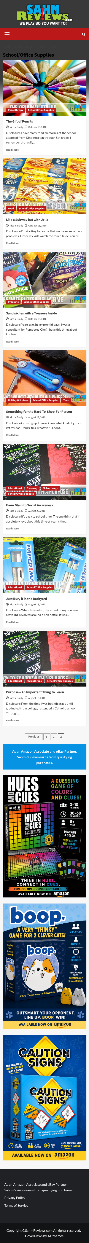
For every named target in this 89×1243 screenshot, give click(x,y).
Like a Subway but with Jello (27, 219)
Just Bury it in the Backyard (26, 598)
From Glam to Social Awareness (29, 505)
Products (13, 302)
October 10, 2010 (37, 319)
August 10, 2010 (36, 698)
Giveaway (32, 488)
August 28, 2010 (36, 417)
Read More (12, 149)
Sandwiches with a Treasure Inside (31, 313)
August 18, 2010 (36, 604)
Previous (34, 737)
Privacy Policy (14, 1197)
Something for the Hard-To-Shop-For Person (39, 411)
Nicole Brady (16, 127)
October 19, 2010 (37, 127)
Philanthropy (15, 110)
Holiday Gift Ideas (18, 400)
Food (11, 208)
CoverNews (34, 1236)
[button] (7, 33)
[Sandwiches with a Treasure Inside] (44, 280)
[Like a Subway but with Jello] (44, 186)
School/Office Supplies (41, 110)
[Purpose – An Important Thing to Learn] (44, 659)
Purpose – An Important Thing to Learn (35, 692)
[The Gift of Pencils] (44, 88)
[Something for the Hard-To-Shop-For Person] (44, 378)
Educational (15, 488)
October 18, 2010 (37, 226)
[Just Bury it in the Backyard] (44, 565)
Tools (66, 400)
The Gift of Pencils (19, 121)
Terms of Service (16, 1205)
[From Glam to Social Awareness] (44, 472)
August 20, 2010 (36, 511)
